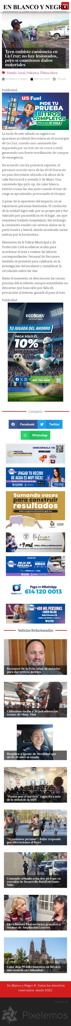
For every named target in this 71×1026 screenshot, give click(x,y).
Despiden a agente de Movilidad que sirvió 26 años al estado (31, 755)
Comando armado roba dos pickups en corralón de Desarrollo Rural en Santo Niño (34, 881)
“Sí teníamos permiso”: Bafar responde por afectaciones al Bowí (34, 840)
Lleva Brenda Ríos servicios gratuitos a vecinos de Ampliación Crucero (34, 926)
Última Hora (48, 73)
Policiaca (32, 73)
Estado (11, 73)
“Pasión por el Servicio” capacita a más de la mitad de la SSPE (34, 798)
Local (21, 73)
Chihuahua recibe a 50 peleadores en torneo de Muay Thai (32, 712)
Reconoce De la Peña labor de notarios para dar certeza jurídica (33, 670)
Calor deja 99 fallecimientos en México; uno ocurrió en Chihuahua (34, 968)
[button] (23, 424)
